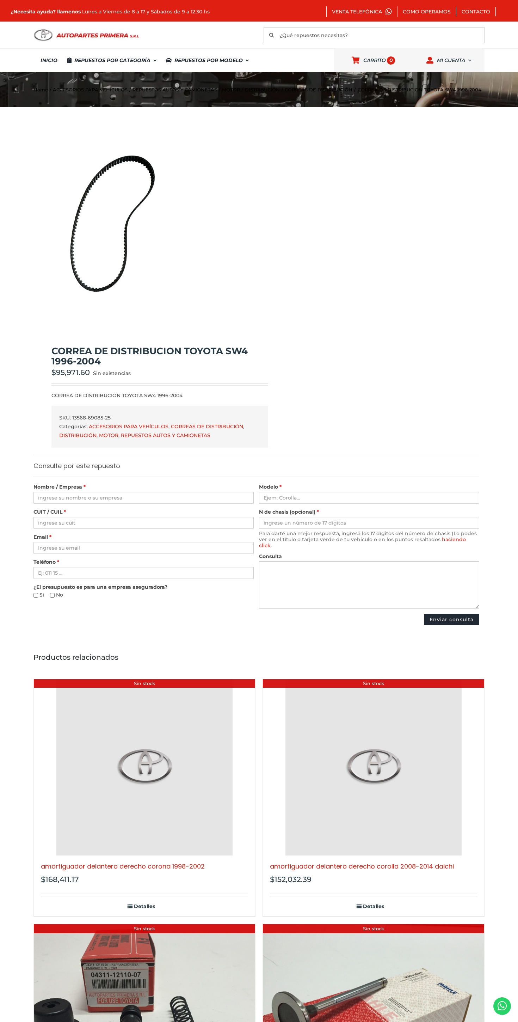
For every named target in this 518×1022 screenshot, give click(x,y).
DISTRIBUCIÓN (78, 435)
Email (42, 537)
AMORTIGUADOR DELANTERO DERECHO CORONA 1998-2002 (123, 866)
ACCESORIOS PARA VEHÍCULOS (128, 426)
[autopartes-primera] (86, 30)
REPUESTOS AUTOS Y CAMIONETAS (165, 435)
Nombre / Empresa (59, 487)
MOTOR (108, 435)
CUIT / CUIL (49, 512)
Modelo (270, 487)
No (59, 595)
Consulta (270, 557)
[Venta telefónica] (502, 1006)
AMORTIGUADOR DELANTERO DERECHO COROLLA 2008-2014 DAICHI (362, 866)
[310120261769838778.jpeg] (141, 226)
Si (41, 595)
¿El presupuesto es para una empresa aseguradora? (100, 587)
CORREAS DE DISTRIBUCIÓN (207, 426)
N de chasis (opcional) (289, 512)
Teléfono (46, 562)
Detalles (144, 906)
